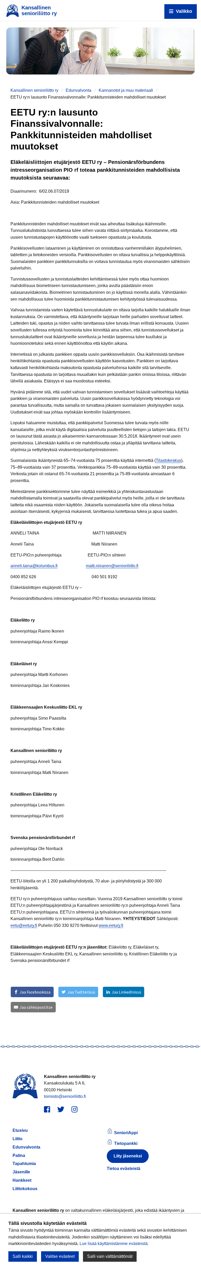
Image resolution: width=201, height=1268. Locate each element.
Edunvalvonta (78, 90)
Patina (19, 1155)
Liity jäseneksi (128, 1156)
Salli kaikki (23, 1256)
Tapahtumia (24, 1163)
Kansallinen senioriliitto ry (34, 90)
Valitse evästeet (60, 1256)
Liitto (18, 1139)
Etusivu (20, 1130)
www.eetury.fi (111, 925)
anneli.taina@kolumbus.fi (34, 566)
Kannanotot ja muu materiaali (126, 90)
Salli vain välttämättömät (109, 1256)
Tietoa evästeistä (123, 1168)
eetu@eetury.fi (23, 925)
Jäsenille (21, 1172)
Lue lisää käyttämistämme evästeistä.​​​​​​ (114, 1243)
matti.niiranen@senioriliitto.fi (112, 566)
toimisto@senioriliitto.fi (65, 1096)
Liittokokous (25, 1188)
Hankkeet (22, 1180)
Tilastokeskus (168, 460)
